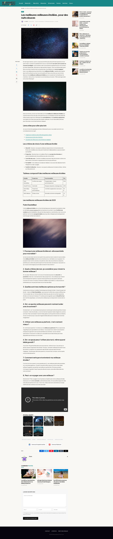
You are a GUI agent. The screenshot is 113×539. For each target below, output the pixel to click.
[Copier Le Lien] (36, 25)
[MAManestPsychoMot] (9, 3)
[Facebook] (16, 65)
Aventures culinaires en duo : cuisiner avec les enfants (85, 62)
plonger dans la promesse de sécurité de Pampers (44, 481)
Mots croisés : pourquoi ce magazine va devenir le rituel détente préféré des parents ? (85, 14)
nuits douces (50, 439)
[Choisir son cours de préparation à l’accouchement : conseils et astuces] (75, 54)
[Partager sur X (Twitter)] (31, 25)
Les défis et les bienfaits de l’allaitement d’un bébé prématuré (28, 482)
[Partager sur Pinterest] (34, 25)
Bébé (22, 11)
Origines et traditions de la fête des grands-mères (39, 134)
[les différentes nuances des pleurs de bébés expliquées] (61, 473)
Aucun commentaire (40, 21)
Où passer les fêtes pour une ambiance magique (38, 139)
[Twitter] (16, 68)
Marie (26, 21)
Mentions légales (63, 531)
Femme (58, 3)
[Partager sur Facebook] (28, 25)
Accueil (21, 3)
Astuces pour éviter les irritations (34, 137)
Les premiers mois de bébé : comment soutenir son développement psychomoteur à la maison (84, 25)
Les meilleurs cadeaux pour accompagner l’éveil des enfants (84, 45)
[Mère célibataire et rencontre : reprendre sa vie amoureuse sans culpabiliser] (75, 36)
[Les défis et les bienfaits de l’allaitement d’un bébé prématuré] (28, 473)
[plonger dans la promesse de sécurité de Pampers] (44, 473)
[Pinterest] (16, 75)
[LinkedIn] (16, 71)
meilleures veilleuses (41, 439)
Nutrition (65, 3)
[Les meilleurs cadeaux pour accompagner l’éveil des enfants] (75, 46)
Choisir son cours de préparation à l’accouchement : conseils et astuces (84, 53)
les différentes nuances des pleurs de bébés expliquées (60, 482)
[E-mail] (16, 78)
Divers (71, 3)
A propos (54, 531)
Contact (47, 531)
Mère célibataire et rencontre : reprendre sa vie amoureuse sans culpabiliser (85, 36)
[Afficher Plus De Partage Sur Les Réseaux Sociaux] (39, 25)
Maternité (27, 3)
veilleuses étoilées (59, 439)
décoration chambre (26, 439)
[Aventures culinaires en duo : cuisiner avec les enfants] (75, 63)
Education (43, 3)
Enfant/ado (51, 3)
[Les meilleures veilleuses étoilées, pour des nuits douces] (44, 43)
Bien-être (36, 3)
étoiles (33, 439)
